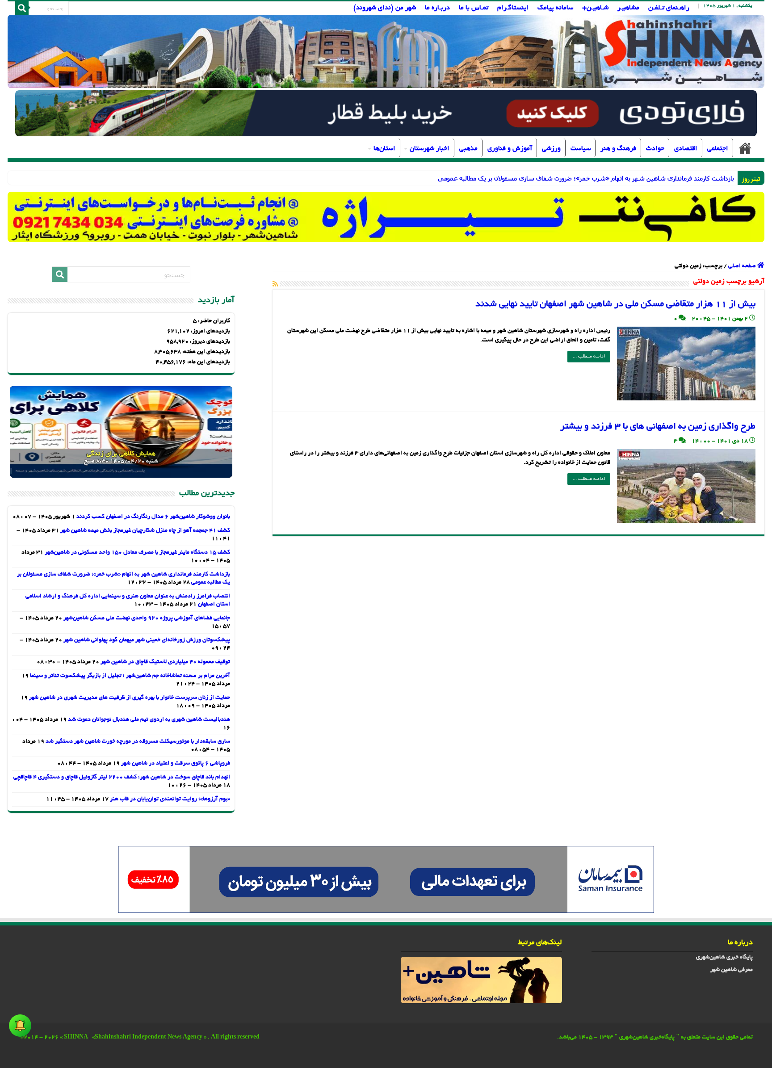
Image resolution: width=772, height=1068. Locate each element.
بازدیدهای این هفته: (205, 352)
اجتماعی (717, 148)
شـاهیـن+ (595, 8)
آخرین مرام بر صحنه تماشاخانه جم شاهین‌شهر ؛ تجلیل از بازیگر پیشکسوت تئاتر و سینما (130, 676)
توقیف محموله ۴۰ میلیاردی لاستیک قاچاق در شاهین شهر (165, 662)
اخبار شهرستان (429, 148)
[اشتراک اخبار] (275, 284)
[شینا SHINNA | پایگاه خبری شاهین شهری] (386, 51)
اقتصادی (685, 148)
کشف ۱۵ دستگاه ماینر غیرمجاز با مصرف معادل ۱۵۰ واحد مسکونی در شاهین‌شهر (137, 553)
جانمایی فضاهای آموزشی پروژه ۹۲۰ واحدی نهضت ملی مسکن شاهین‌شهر (146, 618)
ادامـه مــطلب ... (589, 356)
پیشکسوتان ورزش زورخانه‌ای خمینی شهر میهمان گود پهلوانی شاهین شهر (146, 640)
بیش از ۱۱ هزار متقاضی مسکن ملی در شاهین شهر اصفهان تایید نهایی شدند (615, 304)
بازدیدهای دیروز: (209, 342)
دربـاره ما (437, 8)
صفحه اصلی (745, 148)
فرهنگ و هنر (618, 148)
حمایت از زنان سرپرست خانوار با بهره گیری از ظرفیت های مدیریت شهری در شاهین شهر (129, 698)
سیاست (581, 148)
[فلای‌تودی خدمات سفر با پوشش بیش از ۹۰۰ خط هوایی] (386, 114)
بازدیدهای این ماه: (208, 362)
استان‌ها (384, 148)
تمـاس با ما (473, 8)
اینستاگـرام (513, 8)
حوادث (655, 148)
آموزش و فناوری (509, 148)
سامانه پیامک (555, 8)
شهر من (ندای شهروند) (384, 8)
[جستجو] (22, 8)
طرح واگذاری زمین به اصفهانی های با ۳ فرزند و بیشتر (657, 427)
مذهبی (468, 148)
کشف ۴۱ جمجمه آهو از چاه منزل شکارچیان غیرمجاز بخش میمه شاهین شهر (145, 531)
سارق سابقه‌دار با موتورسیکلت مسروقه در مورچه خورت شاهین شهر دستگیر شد (138, 742)
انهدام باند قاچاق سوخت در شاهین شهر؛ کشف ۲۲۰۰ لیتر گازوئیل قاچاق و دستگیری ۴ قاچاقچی (121, 777)
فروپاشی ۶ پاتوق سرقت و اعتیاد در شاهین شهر (175, 764)
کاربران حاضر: (213, 321)
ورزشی (551, 148)
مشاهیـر (628, 8)
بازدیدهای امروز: (209, 331)
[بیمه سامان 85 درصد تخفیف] (386, 881)
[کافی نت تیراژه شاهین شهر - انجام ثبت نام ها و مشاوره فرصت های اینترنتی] (386, 217)
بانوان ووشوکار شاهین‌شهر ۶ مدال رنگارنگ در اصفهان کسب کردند (153, 517)
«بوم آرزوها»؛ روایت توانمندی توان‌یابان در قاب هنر (170, 799)
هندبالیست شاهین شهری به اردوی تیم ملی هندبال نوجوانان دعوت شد (149, 720)
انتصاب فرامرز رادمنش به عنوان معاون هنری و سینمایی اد (660, 178)
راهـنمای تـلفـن (668, 8)
